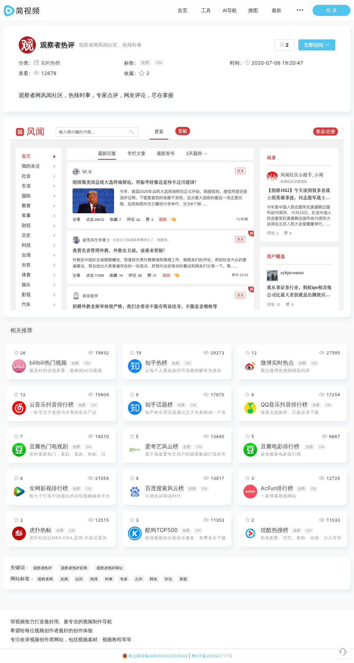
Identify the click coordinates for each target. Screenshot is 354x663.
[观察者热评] (177, 217)
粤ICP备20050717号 (212, 656)
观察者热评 (42, 568)
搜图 (253, 10)
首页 (182, 10)
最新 (276, 10)
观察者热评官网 (74, 568)
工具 (206, 10)
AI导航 (230, 10)
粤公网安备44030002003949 (157, 656)
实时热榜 (50, 63)
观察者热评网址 (109, 568)
